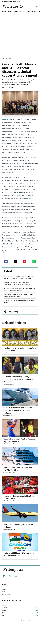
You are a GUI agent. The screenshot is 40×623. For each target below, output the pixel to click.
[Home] (3, 58)
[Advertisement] (20, 34)
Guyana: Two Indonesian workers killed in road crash (19, 301)
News (10, 11)
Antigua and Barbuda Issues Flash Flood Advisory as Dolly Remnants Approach (20, 289)
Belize (16, 11)
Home (4, 11)
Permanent (6, 247)
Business (34, 11)
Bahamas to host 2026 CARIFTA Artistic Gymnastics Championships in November (17, 283)
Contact (4, 592)
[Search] (32, 6)
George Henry (13, 312)
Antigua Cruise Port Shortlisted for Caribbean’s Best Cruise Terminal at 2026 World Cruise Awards (19, 277)
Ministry (11, 140)
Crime (28, 11)
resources (29, 198)
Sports (21, 11)
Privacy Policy (6, 594)
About (4, 589)
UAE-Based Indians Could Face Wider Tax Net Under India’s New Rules (18, 295)
